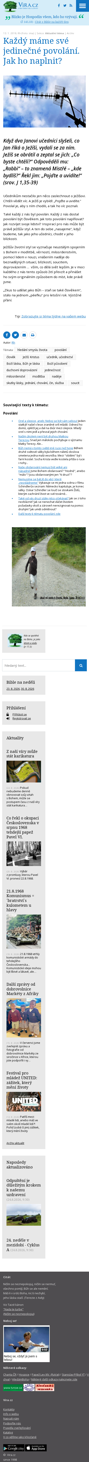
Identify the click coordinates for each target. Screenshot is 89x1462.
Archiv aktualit (15, 1143)
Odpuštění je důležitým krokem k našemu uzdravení (23, 1187)
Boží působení (57, 363)
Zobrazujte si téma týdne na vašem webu (53, 316)
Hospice (24, 1374)
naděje (57, 376)
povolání (61, 350)
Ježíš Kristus (31, 357)
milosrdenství (15, 376)
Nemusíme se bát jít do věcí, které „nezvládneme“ (40, 481)
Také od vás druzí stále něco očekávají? (43, 498)
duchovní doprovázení (21, 370)
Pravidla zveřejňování (17, 1428)
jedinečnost (52, 370)
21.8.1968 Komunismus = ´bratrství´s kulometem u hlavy (20, 900)
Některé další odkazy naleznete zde (54, 1379)
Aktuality (15, 737)
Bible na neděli (20, 682)
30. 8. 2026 (27, 689)
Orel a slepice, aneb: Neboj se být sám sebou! (47, 421)
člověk (10, 357)
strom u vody (30, 643)
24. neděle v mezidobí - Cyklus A (23, 1244)
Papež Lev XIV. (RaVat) (45, 1374)
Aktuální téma (54, 33)
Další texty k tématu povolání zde (39, 514)
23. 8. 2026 (13, 689)
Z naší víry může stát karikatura (22, 754)
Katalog (8, 1432)
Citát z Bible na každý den (52, 22)
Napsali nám (11, 1418)
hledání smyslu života (32, 350)
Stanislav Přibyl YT (73, 1374)
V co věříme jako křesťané (20, 1437)
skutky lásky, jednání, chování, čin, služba (35, 383)
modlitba (38, 376)
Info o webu (11, 1414)
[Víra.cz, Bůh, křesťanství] (20, 6)
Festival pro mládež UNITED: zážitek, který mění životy (21, 1080)
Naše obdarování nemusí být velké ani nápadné (42, 469)
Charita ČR (9, 1374)
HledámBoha (20, 1379)
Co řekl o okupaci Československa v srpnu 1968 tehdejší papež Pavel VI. (22, 827)
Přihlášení (16, 707)
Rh (19, 33)
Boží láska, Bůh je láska (23, 363)
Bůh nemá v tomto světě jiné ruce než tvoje (45, 448)
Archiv (70, 33)
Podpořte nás (12, 1423)
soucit (75, 383)
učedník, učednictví (60, 357)
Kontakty (8, 1409)
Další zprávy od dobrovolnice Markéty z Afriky (22, 989)
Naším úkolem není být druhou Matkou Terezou (43, 438)
